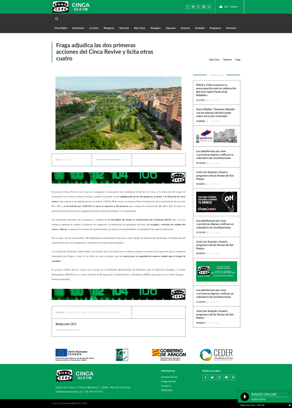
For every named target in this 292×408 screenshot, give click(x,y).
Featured (227, 60)
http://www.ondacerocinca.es (67, 330)
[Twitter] (193, 7)
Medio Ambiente (101, 312)
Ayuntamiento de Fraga (76, 312)
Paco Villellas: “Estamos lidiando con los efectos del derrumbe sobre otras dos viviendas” (215, 113)
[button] (146, 18)
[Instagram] (198, 7)
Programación (168, 381)
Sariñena (200, 121)
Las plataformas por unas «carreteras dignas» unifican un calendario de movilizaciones (215, 155)
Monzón (200, 184)
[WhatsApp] (162, 160)
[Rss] (209, 7)
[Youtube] (204, 7)
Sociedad (201, 163)
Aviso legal (56, 404)
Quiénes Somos (169, 377)
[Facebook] (188, 7)
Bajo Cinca (214, 60)
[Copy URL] (169, 160)
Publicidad (166, 390)
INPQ (78, 404)
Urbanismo (115, 312)
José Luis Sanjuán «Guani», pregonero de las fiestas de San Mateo (215, 175)
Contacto (166, 386)
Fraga (237, 60)
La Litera (200, 100)
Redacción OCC (66, 324)
